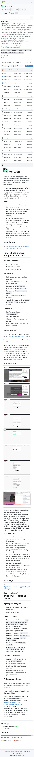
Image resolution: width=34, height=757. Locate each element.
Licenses (18, 755)
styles (5, 83)
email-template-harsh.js (10, 105)
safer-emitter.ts (8, 151)
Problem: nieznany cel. (20, 99)
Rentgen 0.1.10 (8, 726)
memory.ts (7, 125)
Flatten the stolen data (20, 121)
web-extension (13, 52)
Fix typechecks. (18, 125)
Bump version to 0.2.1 (20, 134)
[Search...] (31, 17)
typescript (4, 52)
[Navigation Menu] (31, 2)
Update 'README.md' (20, 141)
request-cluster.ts (9, 147)
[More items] (32, 13)
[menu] (12, 755)
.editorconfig (7, 86)
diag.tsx (6, 102)
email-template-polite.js (10, 109)
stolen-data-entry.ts (9, 154)
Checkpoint (17, 96)
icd (4, 6)
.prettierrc (6, 92)
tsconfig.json (7, 157)
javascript (14, 50)
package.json (7, 138)
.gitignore (6, 89)
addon (3, 50)
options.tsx (7, 131)
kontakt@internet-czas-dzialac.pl (19, 336)
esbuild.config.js (8, 112)
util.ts (5, 160)
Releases (4, 724)
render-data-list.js (9, 144)
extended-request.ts (9, 115)
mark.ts (6, 121)
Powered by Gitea (9, 751)
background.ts (8, 96)
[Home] (3, 2)
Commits (7, 62)
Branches (18, 62)
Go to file (19, 66)
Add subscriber (18, 83)
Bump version (15, 70)
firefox (8, 50)
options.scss (7, 128)
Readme (5, 55)
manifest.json (7, 118)
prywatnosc (28, 50)
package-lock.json (9, 134)
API (23, 755)
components (7, 76)
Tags (29, 62)
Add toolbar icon (18, 92)
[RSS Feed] (2, 9)
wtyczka (21, 52)
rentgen (10, 6)
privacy (21, 50)
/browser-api (8, 79)
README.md (7, 141)
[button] (14, 66)
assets (5, 73)
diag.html (6, 99)
